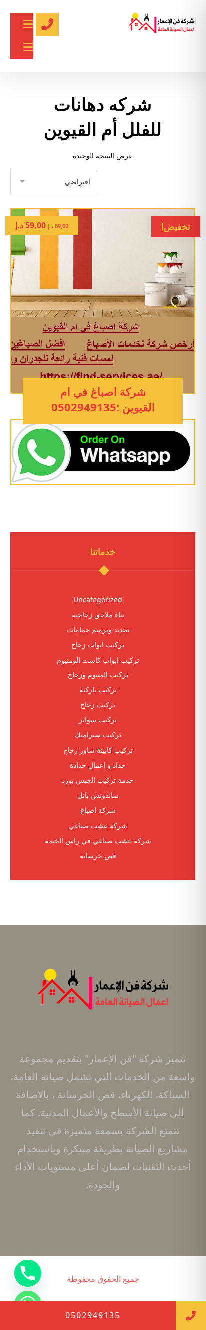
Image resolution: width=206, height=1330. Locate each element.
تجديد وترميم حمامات (98, 629)
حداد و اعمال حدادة (98, 765)
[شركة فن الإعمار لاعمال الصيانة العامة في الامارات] (162, 25)
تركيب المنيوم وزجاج (98, 674)
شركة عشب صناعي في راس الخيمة (98, 840)
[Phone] (28, 1273)
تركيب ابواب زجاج (98, 644)
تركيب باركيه (98, 689)
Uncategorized (98, 599)
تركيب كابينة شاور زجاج (98, 750)
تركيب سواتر (98, 719)
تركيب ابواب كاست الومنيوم (98, 660)
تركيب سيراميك (98, 734)
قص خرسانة (98, 855)
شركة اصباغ (98, 810)
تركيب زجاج (98, 704)
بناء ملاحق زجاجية (98, 614)
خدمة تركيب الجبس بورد (98, 780)
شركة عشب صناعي (98, 825)
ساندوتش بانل (98, 795)
